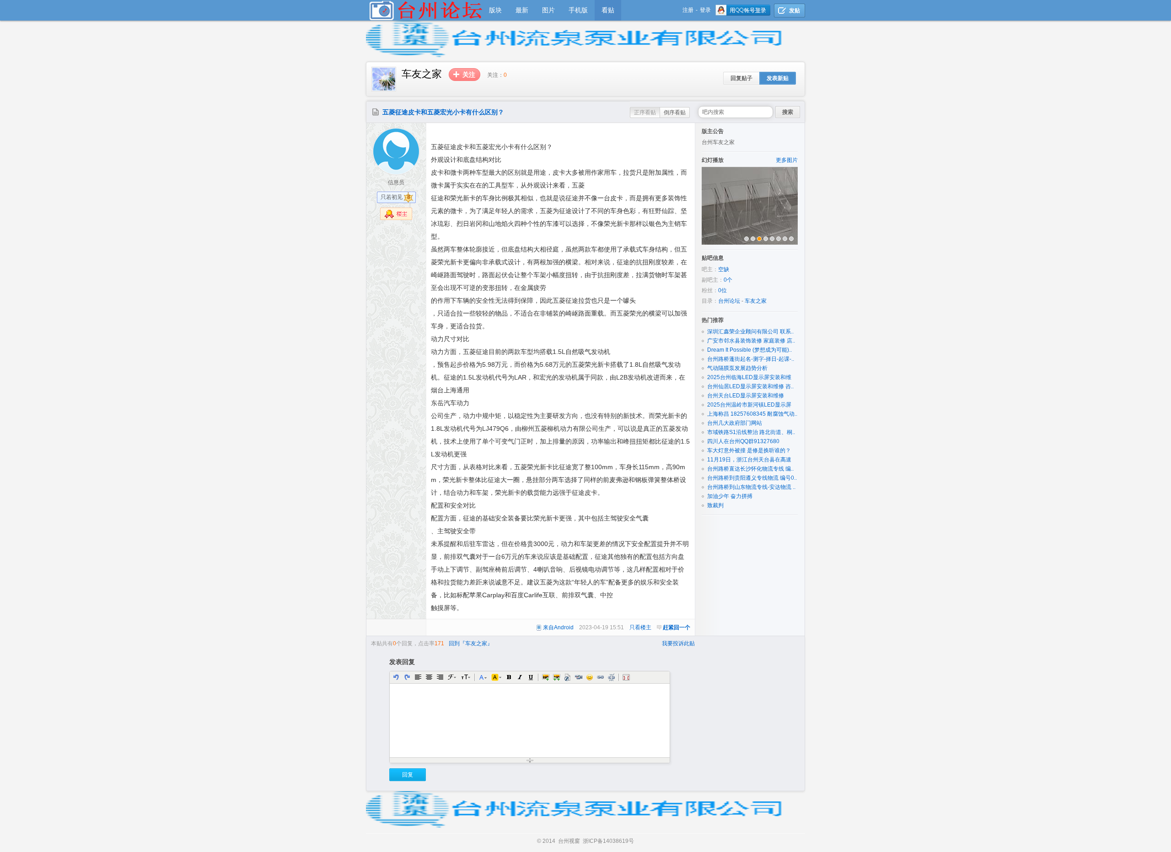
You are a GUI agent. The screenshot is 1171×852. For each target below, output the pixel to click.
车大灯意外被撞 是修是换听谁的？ (749, 450)
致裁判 (715, 505)
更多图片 (787, 160)
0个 (728, 280)
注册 (687, 10)
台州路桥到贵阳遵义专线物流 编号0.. (752, 478)
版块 (495, 10)
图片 (548, 10)
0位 (722, 290)
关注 (468, 74)
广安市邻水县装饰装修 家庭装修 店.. (751, 341)
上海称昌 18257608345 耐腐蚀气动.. (752, 414)
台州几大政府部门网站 (734, 423)
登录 (705, 10)
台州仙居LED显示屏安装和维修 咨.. (750, 386)
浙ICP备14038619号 (608, 841)
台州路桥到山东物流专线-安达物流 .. (751, 487)
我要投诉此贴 (678, 643)
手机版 (578, 10)
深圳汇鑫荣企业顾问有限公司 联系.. (750, 331)
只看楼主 (640, 627)
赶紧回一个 (676, 627)
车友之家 (756, 301)
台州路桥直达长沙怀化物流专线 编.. (750, 469)
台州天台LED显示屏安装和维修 (745, 395)
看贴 (608, 10)
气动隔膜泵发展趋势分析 (737, 368)
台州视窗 (569, 841)
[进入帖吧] (383, 89)
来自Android (558, 627)
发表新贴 (778, 78)
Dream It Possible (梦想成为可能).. (749, 350)
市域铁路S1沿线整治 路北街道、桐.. (751, 432)
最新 (522, 10)
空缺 (723, 269)
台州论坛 (729, 301)
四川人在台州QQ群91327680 (743, 441)
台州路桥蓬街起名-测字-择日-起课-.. (750, 359)
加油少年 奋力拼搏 (729, 496)
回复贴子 (741, 78)
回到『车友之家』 (471, 643)
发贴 (794, 10)
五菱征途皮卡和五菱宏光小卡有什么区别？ (443, 112)
